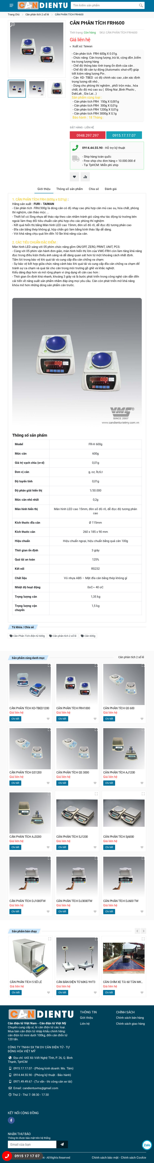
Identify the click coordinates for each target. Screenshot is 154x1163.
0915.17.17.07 (124, 135)
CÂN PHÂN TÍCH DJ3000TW (74, 901)
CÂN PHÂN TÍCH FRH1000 (73, 708)
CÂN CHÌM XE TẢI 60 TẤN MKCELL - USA (124, 982)
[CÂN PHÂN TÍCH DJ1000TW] (30, 877)
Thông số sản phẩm (69, 189)
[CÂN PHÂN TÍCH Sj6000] (124, 813)
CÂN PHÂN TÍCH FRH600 (69, 14)
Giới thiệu (43, 189)
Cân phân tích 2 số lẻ (37, 14)
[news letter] (62, 1144)
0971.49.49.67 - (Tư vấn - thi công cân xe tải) (42, 1081)
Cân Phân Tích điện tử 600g (29, 635)
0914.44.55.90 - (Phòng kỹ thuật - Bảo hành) (42, 1075)
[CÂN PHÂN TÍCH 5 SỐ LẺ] (30, 958)
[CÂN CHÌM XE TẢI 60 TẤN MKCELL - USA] (124, 958)
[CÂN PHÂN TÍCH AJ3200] (30, 813)
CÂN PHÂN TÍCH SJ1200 (72, 837)
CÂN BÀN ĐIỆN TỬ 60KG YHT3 (75, 982)
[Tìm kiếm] (141, 5)
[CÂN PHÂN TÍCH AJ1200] (124, 748)
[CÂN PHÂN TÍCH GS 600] (124, 684)
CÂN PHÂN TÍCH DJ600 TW (120, 901)
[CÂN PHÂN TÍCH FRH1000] (77, 684)
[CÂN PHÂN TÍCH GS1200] (30, 748)
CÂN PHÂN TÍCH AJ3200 (25, 837)
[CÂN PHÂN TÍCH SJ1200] (77, 813)
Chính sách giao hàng (130, 1024)
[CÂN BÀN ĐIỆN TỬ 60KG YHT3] (77, 958)
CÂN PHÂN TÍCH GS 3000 (72, 772)
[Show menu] (11, 5)
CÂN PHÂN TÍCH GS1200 (25, 772)
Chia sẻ (94, 189)
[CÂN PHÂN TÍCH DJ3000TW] (77, 877)
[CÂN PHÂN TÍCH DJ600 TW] (124, 877)
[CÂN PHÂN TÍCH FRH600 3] (57, 89)
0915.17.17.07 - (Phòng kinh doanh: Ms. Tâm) (43, 1068)
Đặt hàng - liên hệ (82, 127)
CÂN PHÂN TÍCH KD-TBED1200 (29, 708)
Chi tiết (15, 718)
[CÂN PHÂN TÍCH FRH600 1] (36, 49)
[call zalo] (147, 1145)
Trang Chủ (13, 14)
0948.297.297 (88, 135)
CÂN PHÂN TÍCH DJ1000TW (27, 901)
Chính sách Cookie (133, 1157)
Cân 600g (89, 635)
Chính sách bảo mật (105, 1157)
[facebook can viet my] (11, 1120)
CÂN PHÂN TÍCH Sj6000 (118, 837)
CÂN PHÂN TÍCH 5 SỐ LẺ (26, 982)
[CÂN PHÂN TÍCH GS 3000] (77, 748)
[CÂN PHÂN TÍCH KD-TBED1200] (30, 684)
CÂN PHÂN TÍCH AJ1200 (119, 772)
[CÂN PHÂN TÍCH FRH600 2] (37, 89)
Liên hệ (85, 1024)
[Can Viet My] (42, 5)
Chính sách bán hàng (130, 1018)
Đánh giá (111, 189)
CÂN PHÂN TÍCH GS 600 (118, 708)
